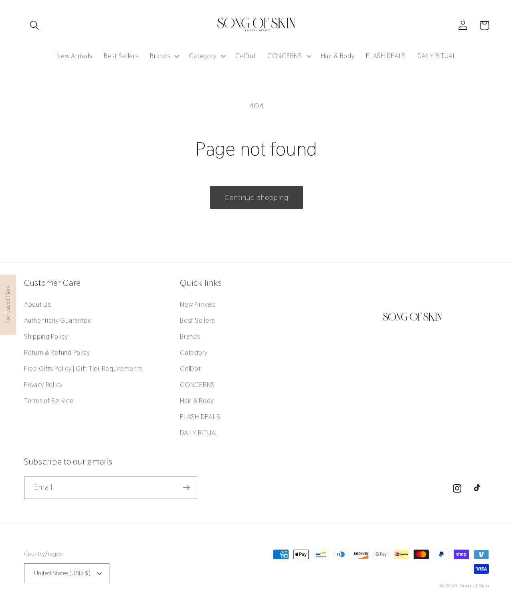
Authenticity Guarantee (58, 320)
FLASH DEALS (200, 416)
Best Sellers (197, 320)
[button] (34, 25)
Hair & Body (197, 400)
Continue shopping (256, 197)
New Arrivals (198, 304)
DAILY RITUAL (199, 432)
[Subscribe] (186, 488)
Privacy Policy (43, 384)
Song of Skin (474, 586)
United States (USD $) (62, 573)
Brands (190, 336)
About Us (37, 304)
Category (194, 352)
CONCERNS (197, 384)
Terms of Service (49, 400)
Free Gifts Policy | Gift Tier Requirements (83, 368)
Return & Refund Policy (57, 352)
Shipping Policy (46, 336)
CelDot (190, 368)
